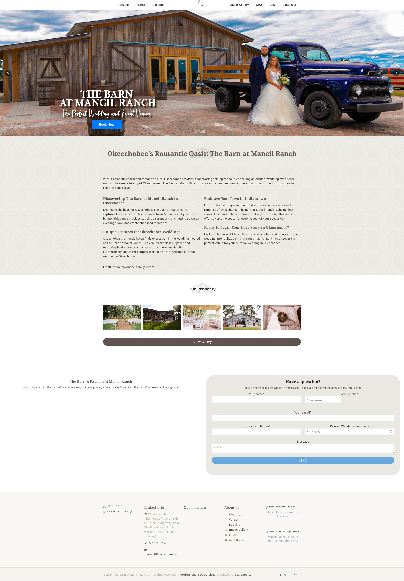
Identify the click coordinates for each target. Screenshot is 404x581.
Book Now (106, 124)
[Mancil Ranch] (202, 5)
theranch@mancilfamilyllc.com (133, 267)
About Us (235, 514)
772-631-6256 (157, 543)
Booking (234, 524)
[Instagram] (284, 574)
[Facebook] (280, 574)
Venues (234, 519)
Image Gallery (238, 529)
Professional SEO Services (197, 574)
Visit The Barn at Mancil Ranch (253, 238)
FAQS (232, 534)
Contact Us (236, 540)
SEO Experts (243, 574)
